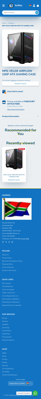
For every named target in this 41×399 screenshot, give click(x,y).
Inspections (6, 334)
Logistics (5, 324)
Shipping (13, 80)
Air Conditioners (8, 369)
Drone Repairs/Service (10, 296)
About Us (5, 255)
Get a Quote (6, 283)
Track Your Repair (8, 290)
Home (4, 23)
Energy (4, 362)
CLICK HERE (25, 239)
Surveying (5, 327)
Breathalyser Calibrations (11, 302)
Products (11, 23)
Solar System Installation (10, 299)
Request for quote (20, 83)
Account (34, 5)
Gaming (5, 365)
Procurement (7, 337)
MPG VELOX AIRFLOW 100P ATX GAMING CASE (14, 165)
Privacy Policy (7, 258)
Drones (4, 359)
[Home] (15, 5)
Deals (4, 356)
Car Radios (6, 372)
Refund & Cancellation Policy (12, 261)
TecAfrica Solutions (15, 395)
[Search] (37, 12)
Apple (4, 353)
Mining (4, 318)
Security (5, 321)
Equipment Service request (11, 305)
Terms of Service (8, 267)
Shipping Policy (7, 264)
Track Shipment (7, 286)
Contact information (9, 270)
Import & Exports (8, 340)
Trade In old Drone (8, 293)
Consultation (6, 331)
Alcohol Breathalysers (9, 375)
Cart (38, 5)
